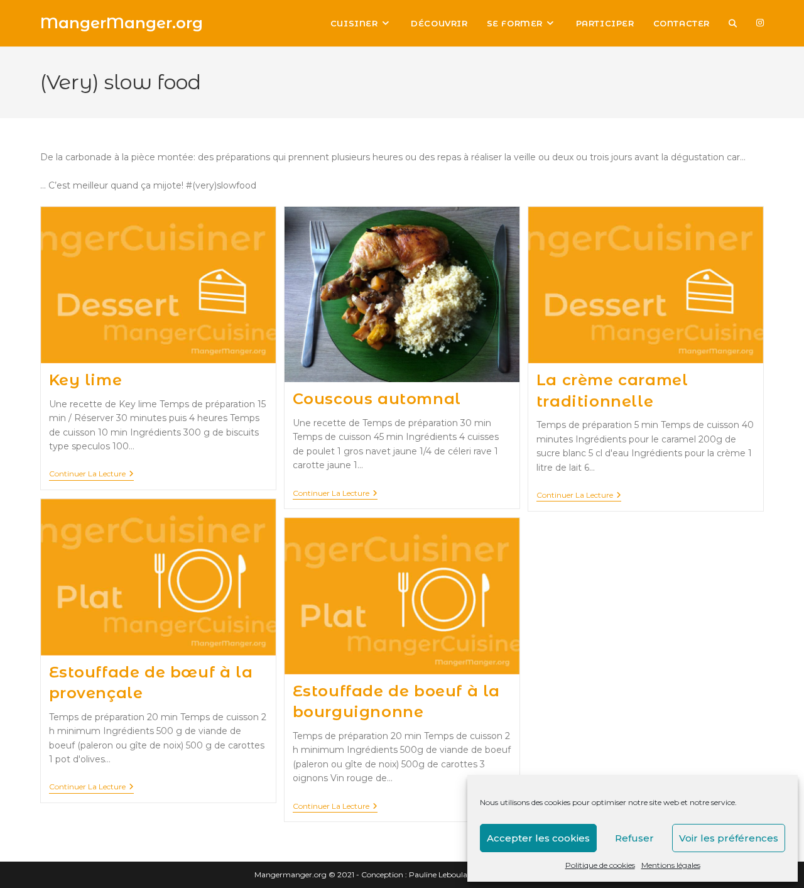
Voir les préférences (728, 838)
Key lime (85, 380)
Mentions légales (670, 865)
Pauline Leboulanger (446, 874)
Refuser (634, 838)
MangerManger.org (121, 23)
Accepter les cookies (538, 838)
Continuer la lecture (91, 474)
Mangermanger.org (290, 874)
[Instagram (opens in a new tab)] (760, 22)
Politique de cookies (600, 865)
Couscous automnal (377, 399)
